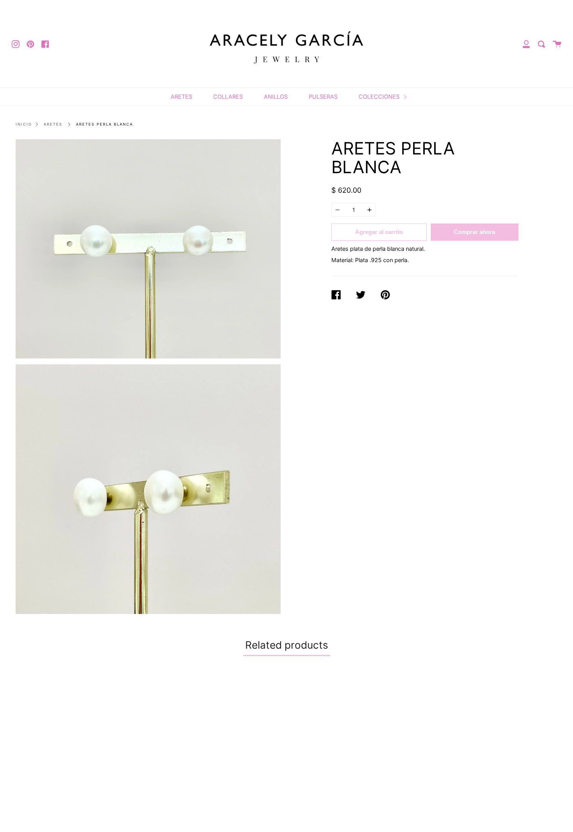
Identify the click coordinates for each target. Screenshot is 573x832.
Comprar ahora (474, 232)
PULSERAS (323, 96)
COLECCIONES (380, 96)
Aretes (53, 124)
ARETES (181, 96)
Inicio (24, 124)
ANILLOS (276, 96)
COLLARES (228, 96)
